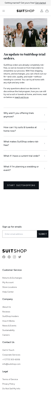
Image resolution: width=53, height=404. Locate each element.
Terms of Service (10, 379)
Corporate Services (11, 355)
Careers (6, 335)
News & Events (9, 325)
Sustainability (8, 330)
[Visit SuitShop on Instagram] (14, 256)
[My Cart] (47, 11)
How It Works (8, 321)
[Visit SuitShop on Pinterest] (9, 256)
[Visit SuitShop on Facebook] (3, 256)
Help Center (8, 292)
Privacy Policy (8, 384)
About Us (6, 307)
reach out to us (22, 97)
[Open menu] (3, 11)
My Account (8, 282)
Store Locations (9, 287)
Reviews (6, 311)
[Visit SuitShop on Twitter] (19, 256)
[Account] (41, 11)
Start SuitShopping (21, 185)
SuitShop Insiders (10, 316)
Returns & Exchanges (12, 278)
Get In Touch (8, 350)
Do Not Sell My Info (11, 388)
